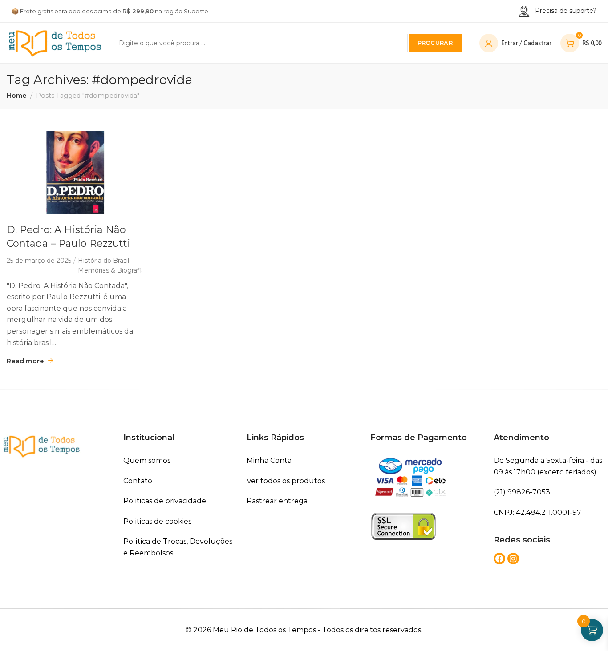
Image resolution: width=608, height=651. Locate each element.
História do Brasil (103, 260)
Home (17, 96)
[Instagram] (513, 558)
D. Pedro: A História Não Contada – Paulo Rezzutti (68, 236)
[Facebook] (499, 558)
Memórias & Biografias (113, 270)
